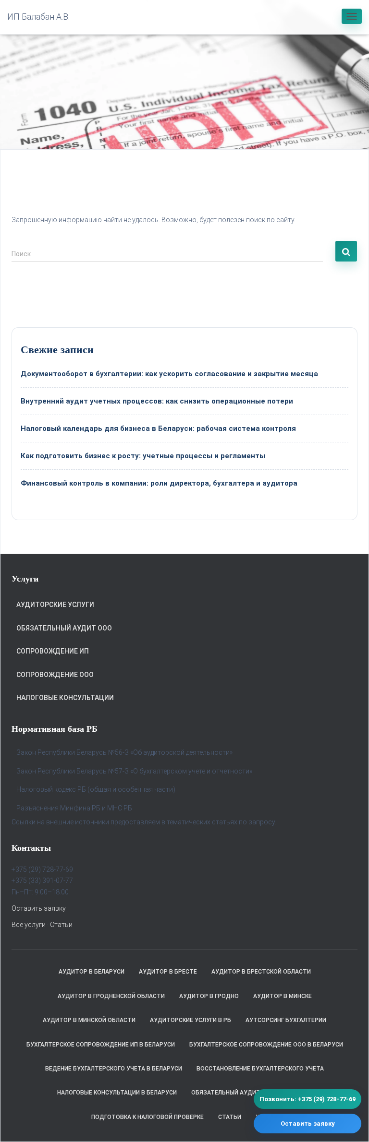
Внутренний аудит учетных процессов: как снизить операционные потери (157, 401)
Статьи (61, 924)
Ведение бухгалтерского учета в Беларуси (113, 1068)
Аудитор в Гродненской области (111, 996)
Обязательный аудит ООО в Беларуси (251, 1092)
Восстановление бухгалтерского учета (260, 1068)
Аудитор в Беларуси (91, 971)
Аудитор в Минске (282, 996)
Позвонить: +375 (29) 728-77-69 (307, 1099)
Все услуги (29, 924)
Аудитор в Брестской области (261, 971)
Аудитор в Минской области (89, 1020)
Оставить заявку (39, 908)
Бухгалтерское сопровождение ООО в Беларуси (266, 1044)
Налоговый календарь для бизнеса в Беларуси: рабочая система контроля (158, 428)
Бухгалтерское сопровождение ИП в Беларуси (100, 1044)
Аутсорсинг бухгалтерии (286, 1020)
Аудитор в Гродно (209, 996)
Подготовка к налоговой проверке (147, 1117)
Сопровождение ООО (55, 674)
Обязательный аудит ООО (64, 628)
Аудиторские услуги (55, 604)
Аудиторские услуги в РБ (190, 1020)
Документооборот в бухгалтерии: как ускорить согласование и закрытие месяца (169, 373)
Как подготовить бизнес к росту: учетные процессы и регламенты (143, 456)
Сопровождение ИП (52, 651)
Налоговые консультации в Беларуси (117, 1092)
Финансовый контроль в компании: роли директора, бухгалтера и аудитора (159, 483)
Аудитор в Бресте (168, 971)
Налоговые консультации (65, 698)
